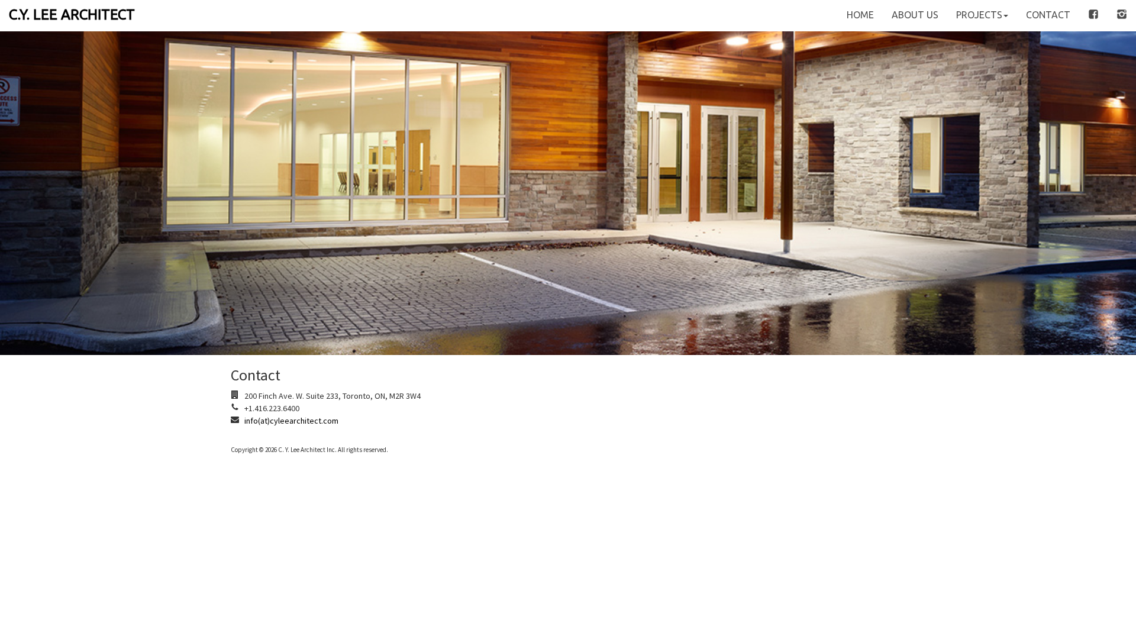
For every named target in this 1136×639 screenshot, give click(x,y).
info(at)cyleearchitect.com (291, 420)
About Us (915, 14)
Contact (1048, 14)
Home (860, 14)
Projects (979, 14)
